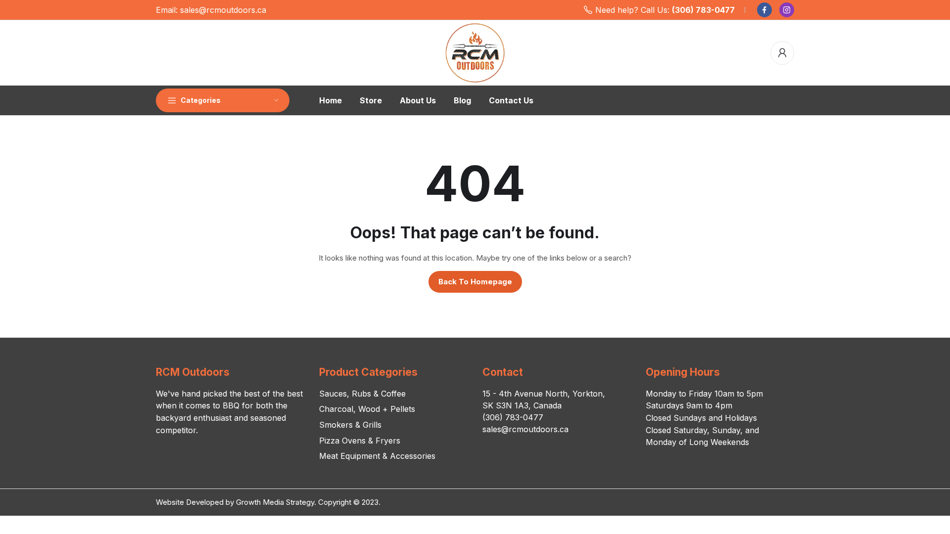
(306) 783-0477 (703, 10)
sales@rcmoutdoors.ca (223, 10)
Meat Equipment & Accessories (377, 456)
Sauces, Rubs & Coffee (362, 394)
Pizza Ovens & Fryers (359, 440)
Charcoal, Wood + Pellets (367, 409)
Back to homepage (475, 281)
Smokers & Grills (350, 425)
